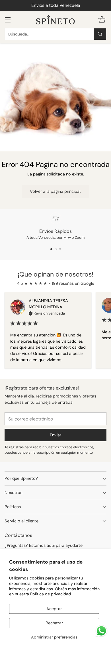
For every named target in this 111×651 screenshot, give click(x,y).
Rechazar (54, 622)
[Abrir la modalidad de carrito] (102, 20)
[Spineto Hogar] (55, 19)
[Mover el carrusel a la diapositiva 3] (60, 249)
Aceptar (54, 608)
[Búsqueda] (100, 34)
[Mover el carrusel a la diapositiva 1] (51, 249)
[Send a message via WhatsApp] (101, 631)
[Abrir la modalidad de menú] (7, 20)
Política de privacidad (50, 593)
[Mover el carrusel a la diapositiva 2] (56, 249)
